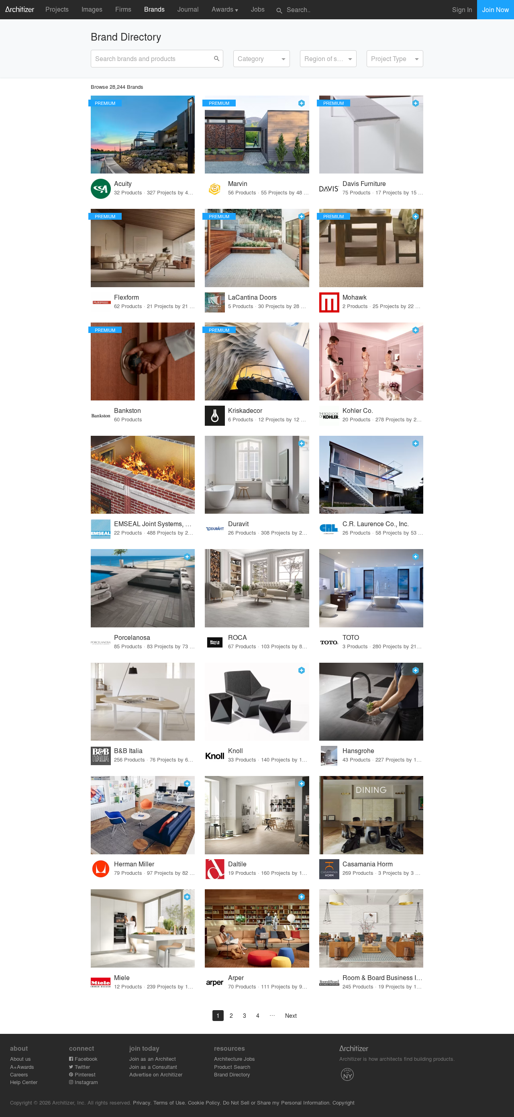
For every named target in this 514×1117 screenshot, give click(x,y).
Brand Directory (232, 1074)
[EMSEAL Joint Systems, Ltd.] (143, 475)
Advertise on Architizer (155, 1074)
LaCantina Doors (252, 297)
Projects (57, 9)
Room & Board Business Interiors (383, 977)
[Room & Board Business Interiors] (371, 928)
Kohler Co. (358, 410)
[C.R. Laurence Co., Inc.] (371, 475)
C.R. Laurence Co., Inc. (376, 523)
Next (291, 1015)
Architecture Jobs (234, 1058)
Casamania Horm (368, 863)
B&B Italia (128, 750)
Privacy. (142, 1102)
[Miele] (143, 928)
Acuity (123, 183)
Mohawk (355, 297)
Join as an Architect (152, 1058)
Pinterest (84, 1074)
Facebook (85, 1058)
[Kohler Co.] (371, 362)
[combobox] (261, 58)
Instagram (85, 1082)
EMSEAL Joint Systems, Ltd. (154, 523)
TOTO (351, 637)
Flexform (126, 297)
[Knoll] (257, 702)
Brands (154, 9)
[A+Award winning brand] (301, 103)
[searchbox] (240, 57)
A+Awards (22, 1066)
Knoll (235, 750)
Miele (122, 977)
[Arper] (257, 928)
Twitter (81, 1066)
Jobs (258, 9)
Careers (19, 1074)
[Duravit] (257, 475)
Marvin (237, 183)
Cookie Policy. (204, 1102)
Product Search (232, 1066)
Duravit (238, 523)
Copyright (343, 1102)
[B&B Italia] (143, 702)
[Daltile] (257, 815)
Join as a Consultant (153, 1066)
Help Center (23, 1082)
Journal (188, 9)
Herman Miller (134, 863)
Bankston (127, 410)
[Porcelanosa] (143, 588)
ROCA (237, 637)
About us (20, 1058)
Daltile (237, 863)
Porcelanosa (132, 637)
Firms (123, 9)
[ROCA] (257, 588)
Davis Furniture (364, 183)
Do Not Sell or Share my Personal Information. (277, 1102)
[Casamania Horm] (371, 815)
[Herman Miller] (143, 815)
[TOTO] (371, 588)
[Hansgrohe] (371, 702)
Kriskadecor (245, 410)
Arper (236, 977)
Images (92, 9)
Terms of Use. (169, 1102)
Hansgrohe (358, 750)
